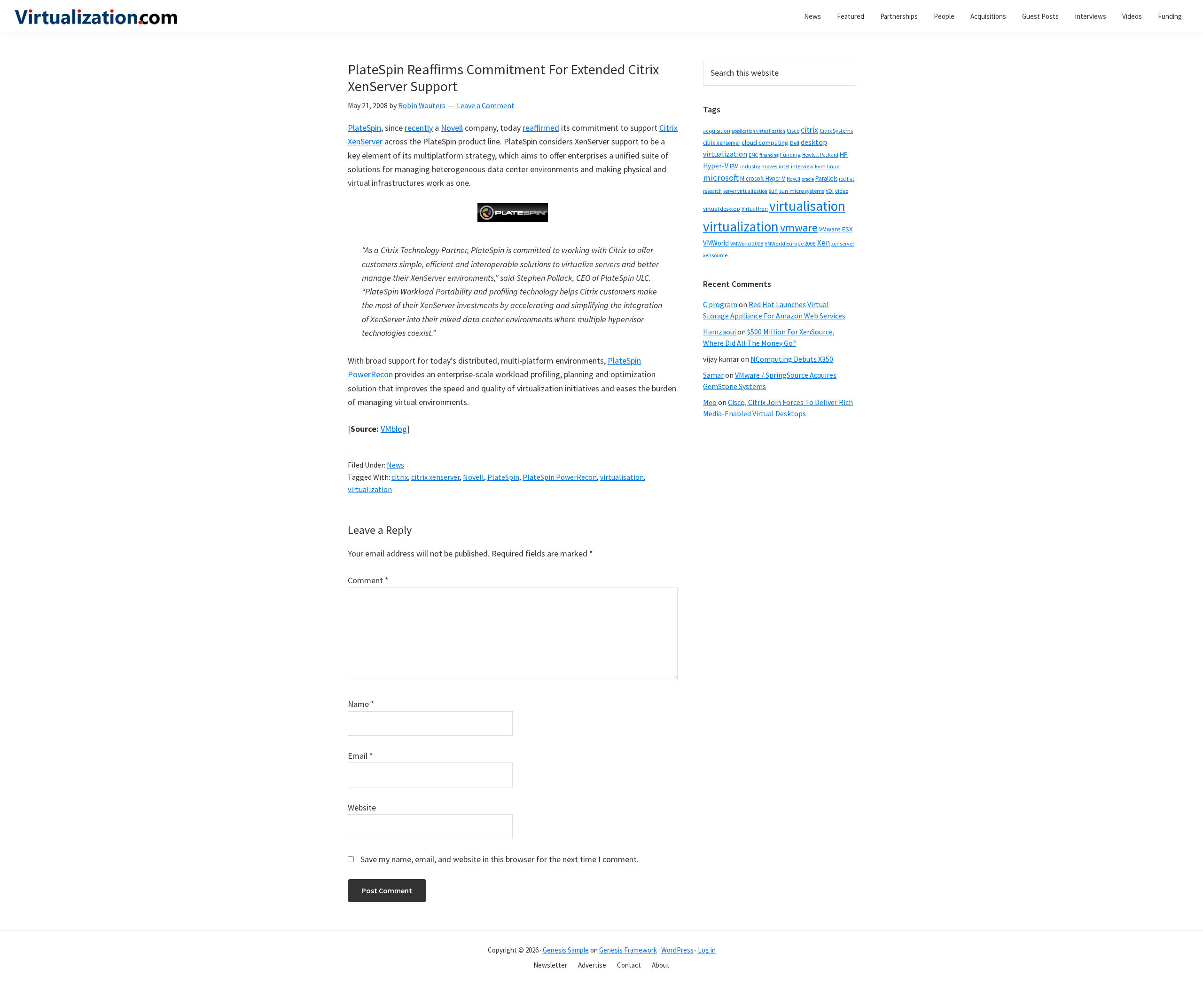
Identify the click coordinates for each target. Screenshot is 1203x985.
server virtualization (745, 191)
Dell (794, 142)
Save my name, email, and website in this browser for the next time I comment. (499, 859)
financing (769, 155)
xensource (715, 255)
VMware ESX (835, 229)
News (395, 464)
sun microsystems (801, 190)
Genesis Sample (566, 949)
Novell (452, 127)
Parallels (826, 179)
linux (833, 166)
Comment (368, 580)
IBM (734, 166)
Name (361, 704)
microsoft (721, 177)
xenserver (842, 243)
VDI (830, 190)
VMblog (394, 428)
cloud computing (765, 142)
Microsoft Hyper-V (762, 178)
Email (360, 755)
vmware (799, 227)
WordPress (677, 949)
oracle (808, 179)
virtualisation (622, 477)
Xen (823, 243)
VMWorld (716, 242)
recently (419, 127)
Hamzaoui (719, 331)
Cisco (793, 130)
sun (773, 191)
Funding (790, 154)
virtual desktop (721, 208)
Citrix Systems (836, 130)
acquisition (716, 130)
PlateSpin (364, 127)
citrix (399, 477)
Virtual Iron (755, 209)
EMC (753, 155)
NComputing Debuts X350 (791, 359)
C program (720, 304)
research (712, 191)
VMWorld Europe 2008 (790, 243)
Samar (713, 375)
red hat (846, 178)
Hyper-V (715, 165)
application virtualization (758, 131)
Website (362, 807)
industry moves (758, 166)
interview (802, 166)
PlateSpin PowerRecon (560, 477)
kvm (820, 166)
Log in (707, 949)
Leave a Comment (486, 105)
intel (784, 166)
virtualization (370, 489)
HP (844, 154)
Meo (710, 402)
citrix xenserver (435, 477)
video (841, 190)
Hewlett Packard (820, 154)
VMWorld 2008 (746, 243)
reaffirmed (541, 127)
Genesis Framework (628, 949)
